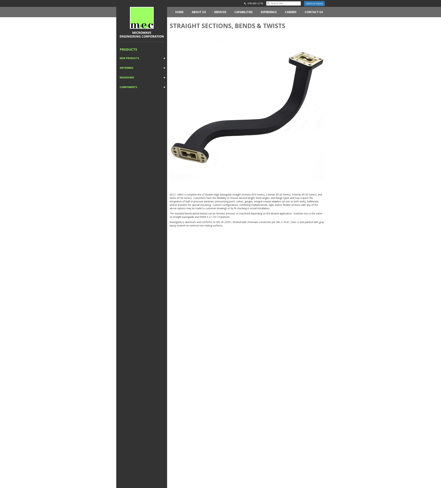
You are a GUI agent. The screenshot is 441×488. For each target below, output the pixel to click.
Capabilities (243, 12)
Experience (269, 12)
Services (220, 12)
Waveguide (127, 77)
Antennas (126, 67)
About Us (199, 12)
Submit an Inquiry (314, 3)
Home (179, 12)
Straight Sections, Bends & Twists (227, 26)
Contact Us (314, 12)
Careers (290, 12)
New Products (129, 58)
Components (128, 87)
